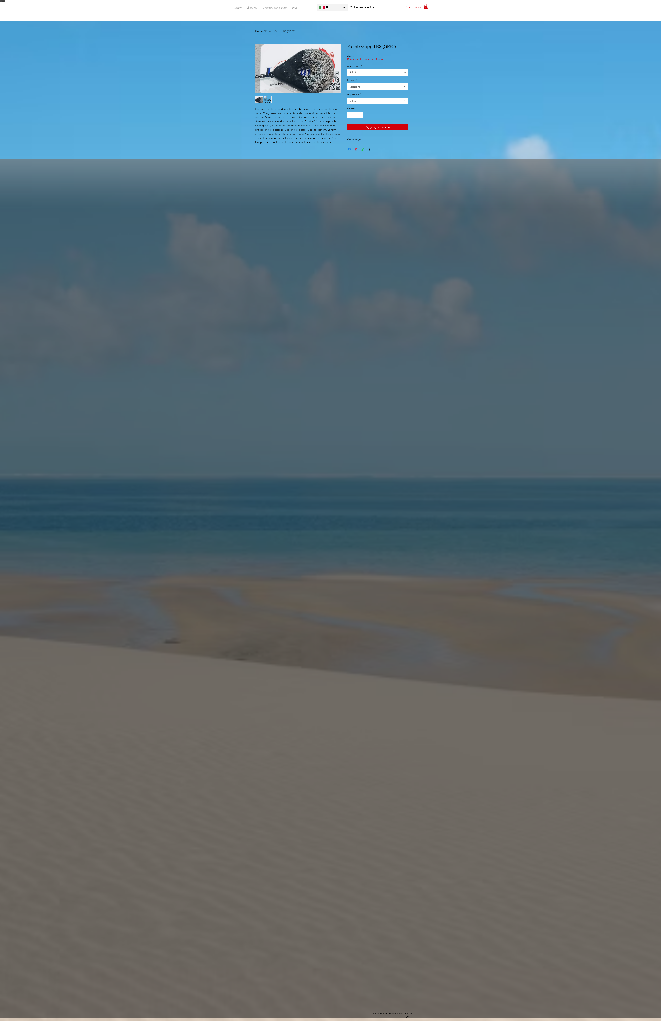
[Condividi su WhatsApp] (362, 149)
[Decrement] (350, 115)
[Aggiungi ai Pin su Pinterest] (356, 149)
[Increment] (360, 115)
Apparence (354, 94)
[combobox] (377, 72)
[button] (425, 6)
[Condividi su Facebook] (349, 149)
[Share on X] (369, 149)
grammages (354, 65)
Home (259, 31)
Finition (352, 80)
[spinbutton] (355, 115)
